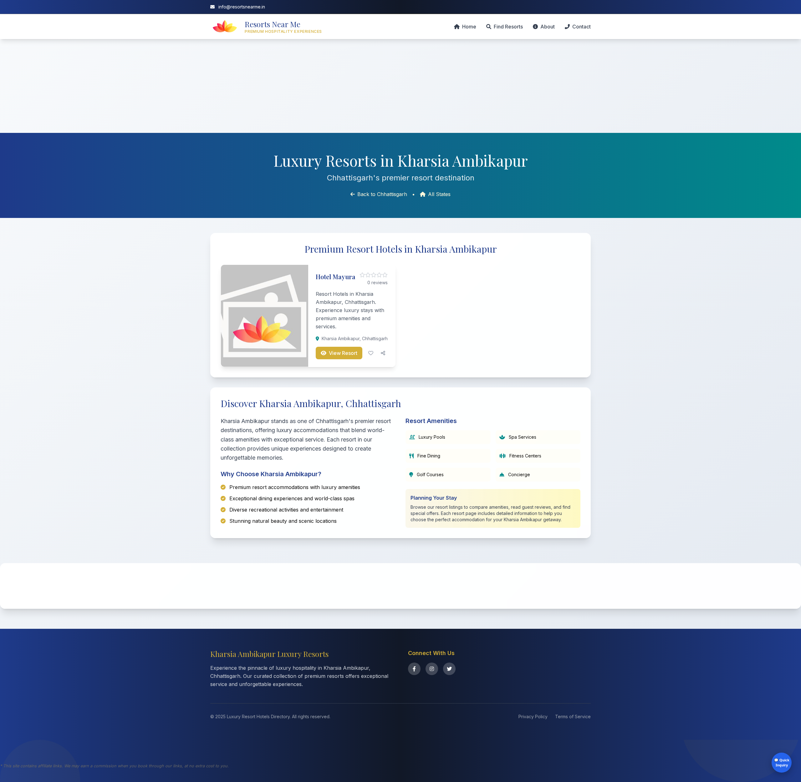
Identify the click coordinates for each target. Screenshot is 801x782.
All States (439, 194)
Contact (581, 26)
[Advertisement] (400, 86)
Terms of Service (573, 716)
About (547, 26)
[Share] (383, 353)
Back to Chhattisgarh (382, 194)
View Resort (343, 353)
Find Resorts (508, 26)
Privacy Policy (533, 716)
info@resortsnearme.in (241, 6)
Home (469, 26)
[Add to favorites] (371, 353)
